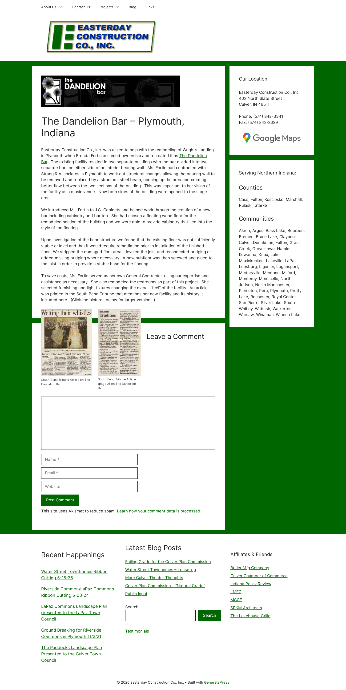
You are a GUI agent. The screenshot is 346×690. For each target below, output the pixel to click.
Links (150, 7)
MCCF (236, 599)
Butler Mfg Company (249, 567)
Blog (132, 7)
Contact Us (81, 7)
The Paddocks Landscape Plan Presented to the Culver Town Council (71, 654)
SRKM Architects (246, 607)
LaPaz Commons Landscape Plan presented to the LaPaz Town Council (74, 612)
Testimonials (137, 631)
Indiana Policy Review (250, 583)
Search (131, 607)
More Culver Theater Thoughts (154, 577)
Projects (106, 7)
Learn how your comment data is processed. (159, 511)
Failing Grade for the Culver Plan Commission (168, 561)
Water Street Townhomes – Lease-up (160, 569)
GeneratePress (216, 682)
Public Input (136, 593)
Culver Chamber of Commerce (259, 575)
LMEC (235, 591)
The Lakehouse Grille (250, 615)
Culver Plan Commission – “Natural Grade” (165, 585)
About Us (48, 7)
